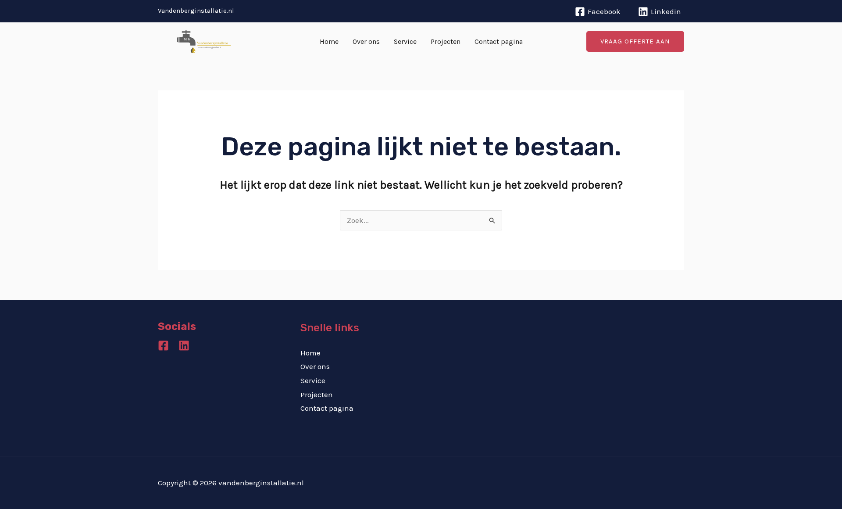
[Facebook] (163, 345)
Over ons (366, 41)
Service (405, 41)
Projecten (445, 41)
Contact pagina (499, 41)
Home (329, 41)
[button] (635, 41)
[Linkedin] (183, 345)
